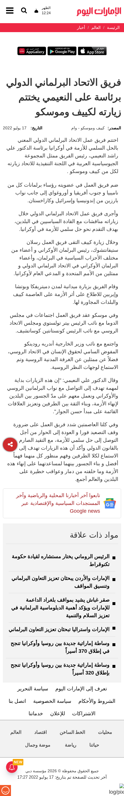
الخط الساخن (72, 732)
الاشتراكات (83, 713)
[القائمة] (24, 10)
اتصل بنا (17, 701)
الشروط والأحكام (96, 701)
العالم (15, 732)
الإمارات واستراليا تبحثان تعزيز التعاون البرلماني (59, 629)
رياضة (70, 744)
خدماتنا (36, 713)
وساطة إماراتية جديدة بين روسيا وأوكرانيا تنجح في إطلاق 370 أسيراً (60, 647)
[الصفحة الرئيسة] (99, 9)
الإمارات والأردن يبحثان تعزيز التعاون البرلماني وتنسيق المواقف (61, 582)
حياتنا (94, 744)
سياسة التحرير (32, 689)
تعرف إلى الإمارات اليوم (81, 689)
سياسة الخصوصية (52, 701)
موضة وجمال (37, 744)
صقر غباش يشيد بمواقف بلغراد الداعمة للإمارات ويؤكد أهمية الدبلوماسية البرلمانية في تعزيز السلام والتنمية (60, 607)
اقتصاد (40, 732)
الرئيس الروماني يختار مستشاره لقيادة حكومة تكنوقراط (61, 560)
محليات (105, 732)
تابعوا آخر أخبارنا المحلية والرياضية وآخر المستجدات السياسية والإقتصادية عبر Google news (58, 503)
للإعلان (57, 713)
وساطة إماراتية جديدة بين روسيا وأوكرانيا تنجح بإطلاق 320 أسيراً (60, 669)
